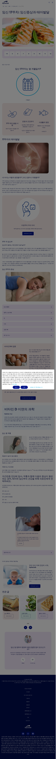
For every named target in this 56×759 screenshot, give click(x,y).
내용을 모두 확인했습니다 (36, 387)
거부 (24, 387)
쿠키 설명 (14, 384)
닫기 (16, 387)
